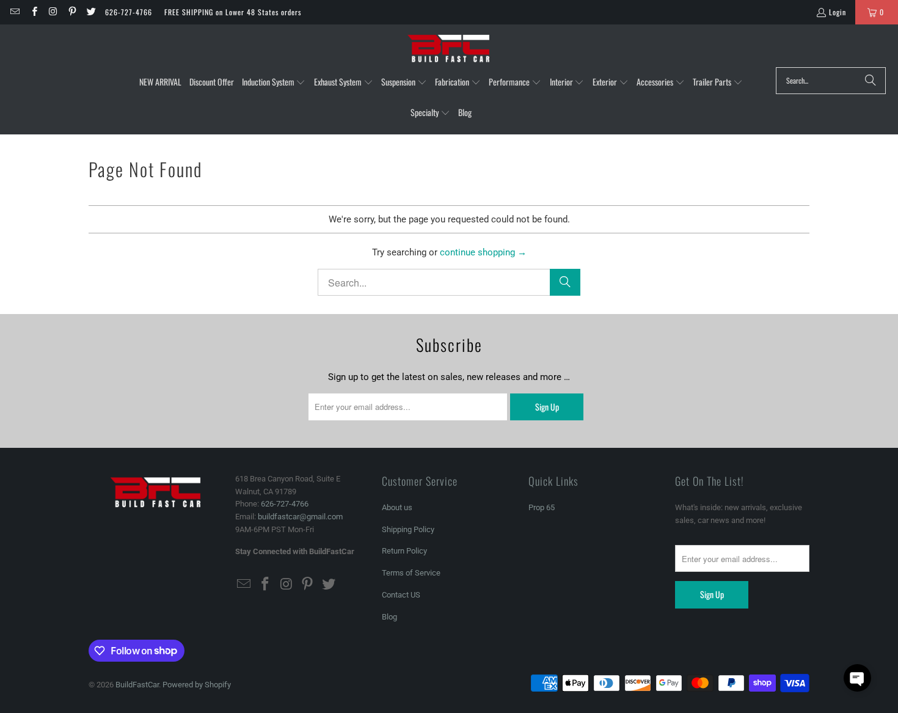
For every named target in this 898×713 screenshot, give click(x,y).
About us (397, 507)
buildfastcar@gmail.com (300, 516)
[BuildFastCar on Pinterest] (72, 12)
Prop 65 (541, 507)
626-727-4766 (128, 12)
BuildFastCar (137, 684)
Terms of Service (411, 572)
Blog (389, 616)
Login (837, 12)
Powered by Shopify (196, 684)
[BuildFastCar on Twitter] (91, 12)
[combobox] (831, 80)
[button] (274, 82)
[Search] (870, 80)
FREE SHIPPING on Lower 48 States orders (232, 12)
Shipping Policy (408, 529)
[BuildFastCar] (449, 49)
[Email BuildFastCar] (14, 12)
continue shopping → (483, 252)
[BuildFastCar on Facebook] (33, 12)
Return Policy (404, 550)
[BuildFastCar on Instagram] (53, 12)
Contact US (401, 594)
